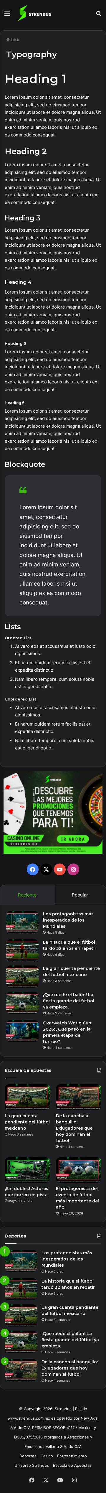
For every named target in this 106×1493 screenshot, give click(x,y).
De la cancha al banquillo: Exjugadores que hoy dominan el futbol (74, 1128)
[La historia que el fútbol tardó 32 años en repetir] (22, 950)
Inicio (15, 39)
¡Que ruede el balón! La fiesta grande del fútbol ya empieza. (68, 1001)
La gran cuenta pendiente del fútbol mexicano (27, 1122)
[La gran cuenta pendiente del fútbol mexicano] (22, 976)
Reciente (27, 895)
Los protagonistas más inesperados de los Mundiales (68, 920)
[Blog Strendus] (34, 13)
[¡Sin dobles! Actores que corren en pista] (27, 1170)
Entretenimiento (72, 1456)
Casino (47, 1456)
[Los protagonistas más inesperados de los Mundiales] (22, 922)
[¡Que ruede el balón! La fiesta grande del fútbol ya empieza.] (22, 1003)
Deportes (28, 1456)
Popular (80, 895)
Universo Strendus (31, 1465)
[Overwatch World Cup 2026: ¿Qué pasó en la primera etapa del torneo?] (22, 1031)
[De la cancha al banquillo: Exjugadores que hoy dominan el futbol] (78, 1097)
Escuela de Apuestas (72, 1465)
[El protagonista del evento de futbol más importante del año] (78, 1170)
